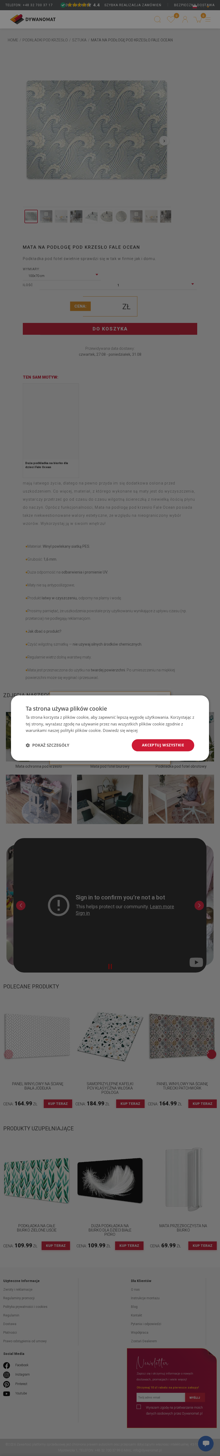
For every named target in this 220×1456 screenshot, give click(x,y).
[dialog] (110, 728)
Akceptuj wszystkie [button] (163, 744)
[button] (47, 745)
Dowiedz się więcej (120, 730)
